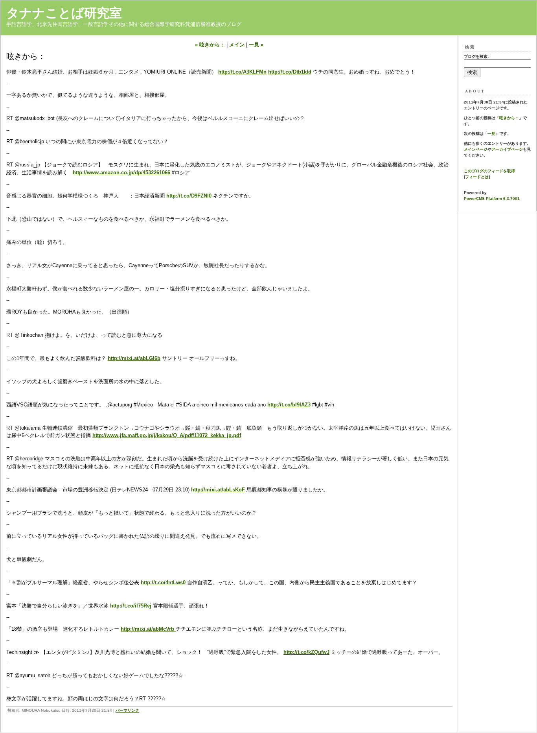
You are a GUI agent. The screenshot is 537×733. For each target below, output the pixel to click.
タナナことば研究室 (64, 13)
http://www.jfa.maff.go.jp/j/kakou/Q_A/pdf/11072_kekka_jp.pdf (166, 435)
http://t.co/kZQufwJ (306, 652)
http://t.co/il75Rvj (130, 606)
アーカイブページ (507, 149)
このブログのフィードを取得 (489, 171)
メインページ (475, 149)
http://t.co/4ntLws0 (163, 582)
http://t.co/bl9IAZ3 (289, 405)
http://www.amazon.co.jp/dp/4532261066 (121, 172)
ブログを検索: (476, 56)
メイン (237, 45)
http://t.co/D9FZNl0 (188, 196)
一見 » (256, 45)
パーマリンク (127, 710)
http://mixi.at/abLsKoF (218, 490)
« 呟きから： (210, 45)
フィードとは (477, 177)
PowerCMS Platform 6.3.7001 (492, 198)
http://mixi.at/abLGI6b (134, 358)
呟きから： (509, 118)
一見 (491, 133)
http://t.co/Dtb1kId (289, 72)
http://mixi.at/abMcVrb (148, 629)
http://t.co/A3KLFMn (242, 72)
